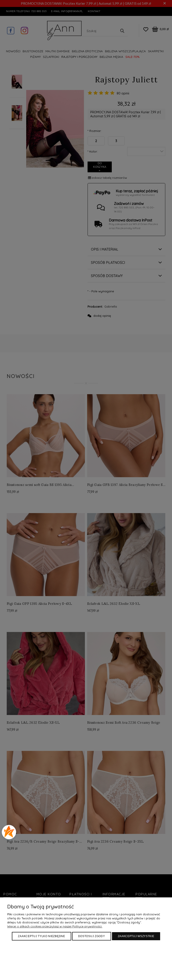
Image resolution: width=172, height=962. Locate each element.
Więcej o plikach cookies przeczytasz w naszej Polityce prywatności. (54, 926)
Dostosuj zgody (91, 936)
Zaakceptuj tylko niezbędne (41, 936)
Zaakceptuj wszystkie (136, 936)
